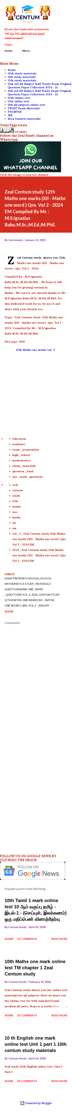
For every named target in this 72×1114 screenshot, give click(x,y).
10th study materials (22, 73)
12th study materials (22, 80)
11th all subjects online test (26, 105)
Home (8, 50)
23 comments (27, 1015)
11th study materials (22, 77)
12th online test (18, 101)
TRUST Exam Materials (24, 108)
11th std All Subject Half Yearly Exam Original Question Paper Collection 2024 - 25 (39, 92)
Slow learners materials (24, 118)
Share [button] (9, 611)
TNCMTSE (15, 112)
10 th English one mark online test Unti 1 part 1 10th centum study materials (36, 1044)
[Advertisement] (36, 391)
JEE (10, 115)
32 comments (27, 938)
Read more (59, 938)
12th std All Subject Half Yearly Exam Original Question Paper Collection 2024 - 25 (39, 85)
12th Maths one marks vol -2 (36, 350)
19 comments (27, 1081)
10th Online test (19, 98)
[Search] (56, 7)
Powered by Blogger (38, 1103)
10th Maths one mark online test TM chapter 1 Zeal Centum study (35, 967)
